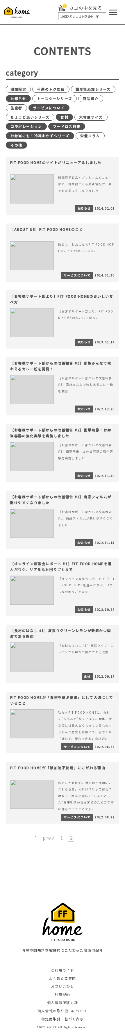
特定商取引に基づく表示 (62, 1018)
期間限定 (18, 89)
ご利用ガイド (62, 969)
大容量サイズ (91, 117)
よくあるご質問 (62, 978)
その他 (16, 144)
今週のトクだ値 (51, 89)
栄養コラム (90, 135)
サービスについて (49, 107)
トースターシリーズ (54, 98)
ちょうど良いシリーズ (30, 117)
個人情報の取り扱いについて (63, 1010)
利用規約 (62, 994)
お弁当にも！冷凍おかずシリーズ (39, 135)
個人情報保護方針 (62, 1002)
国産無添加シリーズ (93, 89)
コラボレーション (26, 126)
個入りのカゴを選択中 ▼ (79, 16)
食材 (64, 117)
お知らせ (18, 98)
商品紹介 (91, 98)
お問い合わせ (62, 986)
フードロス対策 (67, 126)
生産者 (16, 107)
